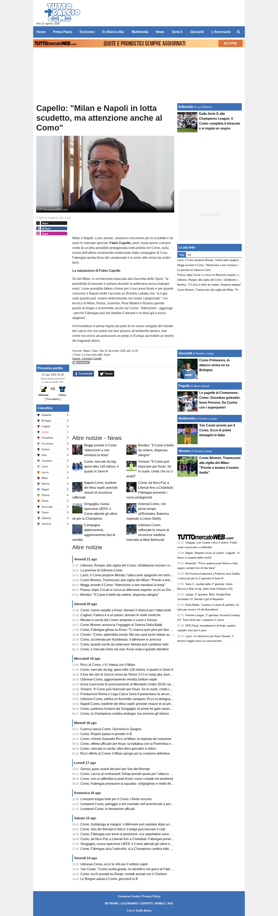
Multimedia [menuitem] (140, 32)
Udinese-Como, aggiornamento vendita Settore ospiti (118, 679)
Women (184, 451)
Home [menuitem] (41, 32)
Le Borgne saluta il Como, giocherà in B (109, 879)
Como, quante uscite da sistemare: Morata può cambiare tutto (124, 644)
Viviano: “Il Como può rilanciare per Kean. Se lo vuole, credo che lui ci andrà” (135, 689)
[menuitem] (238, 32)
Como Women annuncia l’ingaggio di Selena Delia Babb (121, 625)
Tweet (108, 373)
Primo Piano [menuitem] (62, 32)
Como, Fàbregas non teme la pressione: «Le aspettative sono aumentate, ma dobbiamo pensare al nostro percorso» (163, 834)
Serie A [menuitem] (177, 32)
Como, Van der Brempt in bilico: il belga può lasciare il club (122, 829)
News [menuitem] (160, 32)
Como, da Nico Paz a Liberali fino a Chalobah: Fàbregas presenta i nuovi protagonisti (142, 839)
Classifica (45, 408)
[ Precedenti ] (53, 399)
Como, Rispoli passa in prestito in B (106, 734)
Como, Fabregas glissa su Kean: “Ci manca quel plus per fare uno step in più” (136, 629)
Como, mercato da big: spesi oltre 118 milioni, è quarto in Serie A (101, 466)
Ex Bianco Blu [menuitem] (113, 32)
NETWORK (111, 903)
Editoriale (185, 106)
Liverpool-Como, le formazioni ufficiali (107, 809)
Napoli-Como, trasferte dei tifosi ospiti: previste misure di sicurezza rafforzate (135, 704)
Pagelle (184, 386)
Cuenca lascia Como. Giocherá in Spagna (110, 729)
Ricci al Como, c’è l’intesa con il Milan (107, 664)
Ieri (189, 254)
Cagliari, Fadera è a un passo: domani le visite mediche (120, 615)
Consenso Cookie (129, 896)
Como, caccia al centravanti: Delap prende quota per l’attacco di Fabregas (133, 774)
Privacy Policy (151, 896)
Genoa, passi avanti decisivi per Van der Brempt (115, 769)
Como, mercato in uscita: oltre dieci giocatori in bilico (118, 748)
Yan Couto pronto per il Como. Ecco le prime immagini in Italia (217, 430)
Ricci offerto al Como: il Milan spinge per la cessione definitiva (125, 753)
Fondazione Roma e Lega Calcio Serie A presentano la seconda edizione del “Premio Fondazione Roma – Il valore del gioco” (171, 694)
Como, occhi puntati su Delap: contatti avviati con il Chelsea (123, 874)
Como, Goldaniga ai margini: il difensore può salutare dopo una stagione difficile (138, 824)
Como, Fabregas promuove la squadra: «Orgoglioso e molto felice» (128, 783)
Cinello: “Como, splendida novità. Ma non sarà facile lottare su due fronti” (132, 634)
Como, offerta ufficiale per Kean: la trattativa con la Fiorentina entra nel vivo (134, 743)
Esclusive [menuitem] (87, 32)
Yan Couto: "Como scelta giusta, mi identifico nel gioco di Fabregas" (129, 869)
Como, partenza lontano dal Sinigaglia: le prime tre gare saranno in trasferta (134, 708)
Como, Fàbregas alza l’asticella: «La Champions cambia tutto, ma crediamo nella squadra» (146, 848)
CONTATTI (146, 903)
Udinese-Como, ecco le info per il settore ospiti (114, 864)
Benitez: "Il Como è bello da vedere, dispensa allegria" (156, 450)
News (86, 350)
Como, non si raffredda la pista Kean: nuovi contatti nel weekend (126, 778)
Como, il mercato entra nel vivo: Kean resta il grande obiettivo (124, 649)
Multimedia (186, 418)
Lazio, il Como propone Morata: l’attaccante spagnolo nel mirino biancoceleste (136, 575)
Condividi (85, 373)
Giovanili (185, 353)
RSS (170, 903)
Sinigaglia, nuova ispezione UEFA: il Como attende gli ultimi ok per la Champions (139, 844)
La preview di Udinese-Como (101, 570)
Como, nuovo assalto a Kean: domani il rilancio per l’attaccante (125, 610)
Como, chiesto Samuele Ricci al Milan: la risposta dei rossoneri (125, 739)
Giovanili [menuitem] (197, 32)
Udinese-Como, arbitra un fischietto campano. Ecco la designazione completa (136, 699)
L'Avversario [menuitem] (221, 32)
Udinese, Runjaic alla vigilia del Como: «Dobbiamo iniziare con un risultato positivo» (141, 565)
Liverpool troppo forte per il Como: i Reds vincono (116, 799)
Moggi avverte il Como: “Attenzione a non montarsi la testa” (100, 450)
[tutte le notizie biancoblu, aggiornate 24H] (62, 12)
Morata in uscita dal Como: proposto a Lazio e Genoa (118, 620)
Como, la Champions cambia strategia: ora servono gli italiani (124, 713)
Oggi (181, 254)
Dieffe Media (143, 910)
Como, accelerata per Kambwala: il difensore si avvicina (120, 639)
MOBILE (160, 903)
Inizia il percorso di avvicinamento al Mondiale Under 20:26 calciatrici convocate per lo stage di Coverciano (157, 684)
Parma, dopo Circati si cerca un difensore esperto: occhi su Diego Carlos (132, 590)
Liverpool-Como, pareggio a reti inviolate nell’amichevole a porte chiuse (132, 804)
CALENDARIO (129, 903)
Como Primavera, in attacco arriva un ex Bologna (214, 365)
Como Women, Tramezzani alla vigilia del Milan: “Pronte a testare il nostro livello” (138, 580)
